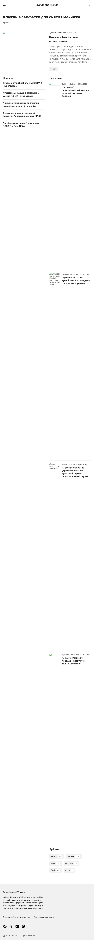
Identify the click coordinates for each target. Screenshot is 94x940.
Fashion (73, 856)
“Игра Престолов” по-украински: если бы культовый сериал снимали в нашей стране (75, 472)
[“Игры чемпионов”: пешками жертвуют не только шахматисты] (54, 746)
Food (55, 863)
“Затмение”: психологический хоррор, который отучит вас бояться (76, 91)
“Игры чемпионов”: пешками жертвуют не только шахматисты (74, 661)
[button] (4, 4)
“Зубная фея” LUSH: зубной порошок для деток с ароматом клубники (76, 280)
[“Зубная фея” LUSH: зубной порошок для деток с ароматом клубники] (54, 365)
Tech (55, 870)
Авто (68, 870)
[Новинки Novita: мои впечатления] (24, 51)
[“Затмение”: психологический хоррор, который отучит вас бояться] (54, 175)
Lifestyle (70, 863)
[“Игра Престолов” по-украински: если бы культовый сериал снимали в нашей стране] (54, 555)
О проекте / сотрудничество (16, 917)
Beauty (53, 69)
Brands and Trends (47, 5)
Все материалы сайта (44, 917)
